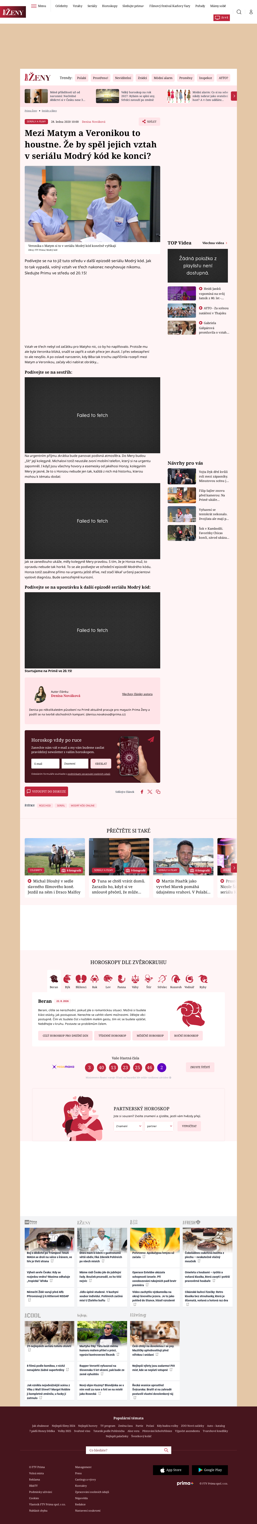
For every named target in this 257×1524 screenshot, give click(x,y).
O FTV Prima (37, 1467)
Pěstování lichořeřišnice (157, 1431)
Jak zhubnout (40, 1426)
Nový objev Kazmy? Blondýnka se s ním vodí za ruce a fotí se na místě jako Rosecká (102, 1389)
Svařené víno (82, 1431)
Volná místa (36, 1473)
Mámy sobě (218, 6)
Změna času (125, 1426)
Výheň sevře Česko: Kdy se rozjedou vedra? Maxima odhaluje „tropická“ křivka (48, 1277)
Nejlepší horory (87, 1426)
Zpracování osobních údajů (92, 1492)
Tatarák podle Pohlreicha (108, 1431)
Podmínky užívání (40, 1492)
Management (83, 1467)
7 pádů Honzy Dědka (42, 1431)
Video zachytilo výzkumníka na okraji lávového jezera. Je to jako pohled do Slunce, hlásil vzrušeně (153, 1296)
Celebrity (61, 6)
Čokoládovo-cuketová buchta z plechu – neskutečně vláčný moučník (204, 1257)
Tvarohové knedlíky (215, 1431)
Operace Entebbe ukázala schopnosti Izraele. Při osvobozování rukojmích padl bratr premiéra (154, 1279)
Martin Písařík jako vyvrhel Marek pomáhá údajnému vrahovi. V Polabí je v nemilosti (181, 889)
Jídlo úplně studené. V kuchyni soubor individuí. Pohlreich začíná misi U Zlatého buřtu (101, 1296)
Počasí (150, 1426)
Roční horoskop (186, 1035)
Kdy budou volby (167, 1426)
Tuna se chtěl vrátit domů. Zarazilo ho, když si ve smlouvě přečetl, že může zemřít (118, 889)
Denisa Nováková (93, 122)
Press (78, 1473)
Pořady (200, 6)
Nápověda (81, 1498)
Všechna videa (213, 243)
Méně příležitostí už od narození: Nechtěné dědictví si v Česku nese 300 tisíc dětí (68, 97)
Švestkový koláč (141, 1436)
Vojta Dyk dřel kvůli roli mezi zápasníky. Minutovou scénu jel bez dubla (214, 476)
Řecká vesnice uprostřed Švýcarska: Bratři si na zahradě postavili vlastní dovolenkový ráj (152, 1389)
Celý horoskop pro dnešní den (65, 1035)
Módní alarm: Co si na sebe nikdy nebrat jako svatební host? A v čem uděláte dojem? (210, 97)
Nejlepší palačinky (117, 1436)
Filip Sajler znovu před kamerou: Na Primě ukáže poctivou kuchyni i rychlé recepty (212, 495)
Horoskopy (109, 6)
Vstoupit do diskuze (49, 791)
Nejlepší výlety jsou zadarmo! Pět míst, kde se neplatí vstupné (153, 1368)
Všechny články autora (137, 694)
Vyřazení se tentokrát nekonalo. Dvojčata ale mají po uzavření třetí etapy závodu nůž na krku (213, 514)
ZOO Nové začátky (192, 1426)
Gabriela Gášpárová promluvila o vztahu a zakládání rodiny (214, 330)
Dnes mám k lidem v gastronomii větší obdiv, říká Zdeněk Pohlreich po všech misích (101, 1257)
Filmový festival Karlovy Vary (169, 6)
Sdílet (151, 123)
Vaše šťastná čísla (125, 1058)
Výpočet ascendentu (187, 1431)
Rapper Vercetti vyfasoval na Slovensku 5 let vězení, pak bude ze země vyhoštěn (102, 1370)
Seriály (92, 6)
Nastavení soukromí (87, 1510)
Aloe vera (133, 1431)
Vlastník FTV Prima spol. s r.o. (47, 1504)
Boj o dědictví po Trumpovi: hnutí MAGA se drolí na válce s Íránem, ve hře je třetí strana (49, 1257)
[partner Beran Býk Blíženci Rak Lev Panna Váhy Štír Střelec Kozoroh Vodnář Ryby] (159, 1126)
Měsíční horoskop (150, 1035)
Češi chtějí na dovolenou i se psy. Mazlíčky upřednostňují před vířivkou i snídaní (153, 1350)
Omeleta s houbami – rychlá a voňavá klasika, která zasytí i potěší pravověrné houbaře (207, 1277)
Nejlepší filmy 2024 (63, 1426)
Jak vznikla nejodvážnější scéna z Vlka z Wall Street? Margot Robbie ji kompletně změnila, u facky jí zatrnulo (48, 1392)
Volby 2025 (64, 1431)
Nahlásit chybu (38, 1510)
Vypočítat (189, 1126)
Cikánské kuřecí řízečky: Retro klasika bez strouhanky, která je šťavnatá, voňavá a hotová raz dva (206, 1296)
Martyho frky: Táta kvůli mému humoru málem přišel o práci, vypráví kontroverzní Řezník (99, 1350)
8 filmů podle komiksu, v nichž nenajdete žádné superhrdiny (46, 1368)
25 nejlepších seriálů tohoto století (49, 1346)
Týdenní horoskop (112, 1035)
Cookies (34, 1498)
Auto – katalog (216, 1426)
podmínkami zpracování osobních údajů (89, 773)
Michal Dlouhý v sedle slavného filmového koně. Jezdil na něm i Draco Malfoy (54, 886)
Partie (139, 1426)
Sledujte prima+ (133, 6)
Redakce (80, 1504)
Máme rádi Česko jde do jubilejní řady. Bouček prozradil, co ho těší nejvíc (100, 1277)
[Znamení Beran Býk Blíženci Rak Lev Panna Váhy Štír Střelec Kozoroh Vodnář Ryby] (75, 764)
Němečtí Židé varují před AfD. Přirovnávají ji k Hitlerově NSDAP (48, 1294)
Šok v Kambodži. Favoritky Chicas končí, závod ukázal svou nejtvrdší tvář (213, 533)
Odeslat (101, 764)
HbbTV (33, 1485)
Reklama (34, 1479)
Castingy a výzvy (85, 1479)
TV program (107, 1426)
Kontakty (81, 1485)
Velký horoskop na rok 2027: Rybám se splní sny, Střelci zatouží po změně (138, 96)
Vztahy (77, 6)
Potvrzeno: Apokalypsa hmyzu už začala (153, 1255)
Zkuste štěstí (200, 1067)
